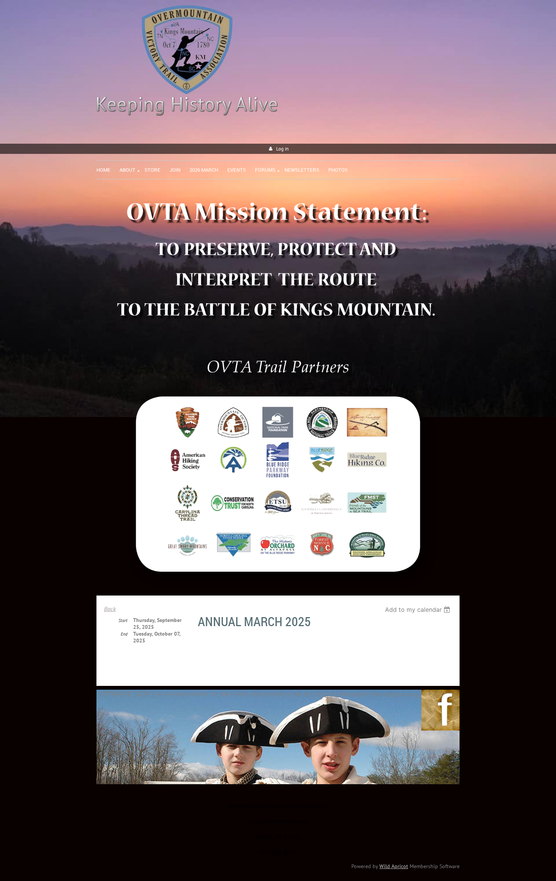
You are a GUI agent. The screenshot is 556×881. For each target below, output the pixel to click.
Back (110, 609)
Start (122, 620)
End (124, 634)
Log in (282, 149)
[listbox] (418, 609)
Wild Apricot (393, 866)
